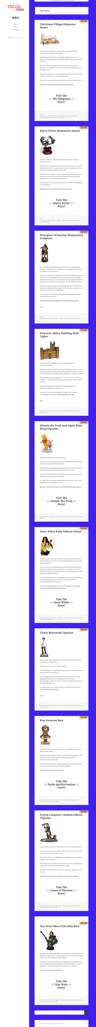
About (15, 27)
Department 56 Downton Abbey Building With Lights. (58, 394)
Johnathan (55, 318)
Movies (59, 220)
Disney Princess (73, 618)
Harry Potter (43, 222)
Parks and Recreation (71, 800)
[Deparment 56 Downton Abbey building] (61, 350)
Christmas (69, 116)
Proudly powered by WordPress (56, 1023)
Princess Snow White (45, 619)
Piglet (73, 516)
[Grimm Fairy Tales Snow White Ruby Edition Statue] (61, 546)
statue (56, 117)
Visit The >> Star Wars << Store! (61, 984)
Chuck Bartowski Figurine (56, 632)
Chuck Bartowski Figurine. (50, 689)
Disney (65, 516)
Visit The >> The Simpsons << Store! (61, 99)
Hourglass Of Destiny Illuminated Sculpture (61, 236)
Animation (62, 116)
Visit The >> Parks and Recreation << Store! (61, 784)
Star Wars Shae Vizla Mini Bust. (54, 970)
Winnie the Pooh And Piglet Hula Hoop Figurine (61, 427)
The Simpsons (61, 117)
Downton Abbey (75, 410)
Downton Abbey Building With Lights (59, 334)
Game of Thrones (72, 906)
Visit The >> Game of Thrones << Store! (61, 890)
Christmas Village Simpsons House (57, 25)
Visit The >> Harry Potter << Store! (61, 203)
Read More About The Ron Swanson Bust (52, 770)
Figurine (78, 220)
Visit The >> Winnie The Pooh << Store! (61, 501)
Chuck (64, 705)
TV (60, 410)
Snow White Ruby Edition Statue (61, 531)
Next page (86, 1012)
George (55, 116)
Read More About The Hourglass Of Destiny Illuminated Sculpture (59, 300)
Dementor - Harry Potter (70, 220)
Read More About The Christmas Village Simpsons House (57, 84)
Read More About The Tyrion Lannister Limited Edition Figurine (59, 876)
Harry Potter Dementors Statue (60, 130)
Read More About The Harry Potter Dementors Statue (56, 189)
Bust (64, 800)
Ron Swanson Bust (51, 720)
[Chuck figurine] (61, 647)
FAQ (16, 24)
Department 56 (50, 117)
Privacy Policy (15, 29)
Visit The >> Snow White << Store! (61, 602)
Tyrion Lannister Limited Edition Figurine (61, 816)
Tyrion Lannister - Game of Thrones (48, 907)
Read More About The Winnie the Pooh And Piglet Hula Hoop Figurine (60, 487)
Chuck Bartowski (71, 705)
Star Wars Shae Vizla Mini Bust (59, 926)
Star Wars (50, 1001)
